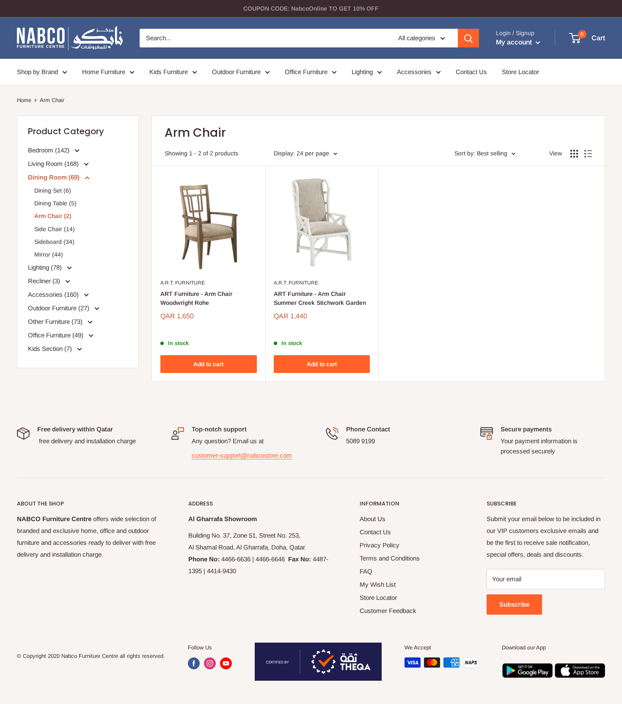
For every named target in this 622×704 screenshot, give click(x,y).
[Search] (468, 38)
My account (515, 42)
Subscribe (514, 604)
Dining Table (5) (55, 203)
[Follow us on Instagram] (210, 663)
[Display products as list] (588, 153)
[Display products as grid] (574, 153)
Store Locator (520, 71)
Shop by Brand (37, 71)
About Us (372, 518)
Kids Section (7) (51, 348)
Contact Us (471, 71)
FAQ (366, 571)
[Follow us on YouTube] (226, 663)
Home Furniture (103, 71)
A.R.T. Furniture (182, 283)
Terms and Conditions (390, 558)
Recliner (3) (45, 280)
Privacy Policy (379, 545)
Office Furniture (306, 71)
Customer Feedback (388, 610)
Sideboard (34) (54, 241)
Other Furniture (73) (56, 321)
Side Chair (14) (54, 229)
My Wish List (378, 584)
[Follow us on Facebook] (194, 663)
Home (24, 100)
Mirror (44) (48, 254)
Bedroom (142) (49, 150)
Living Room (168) (54, 163)
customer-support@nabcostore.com (242, 455)
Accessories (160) (54, 294)
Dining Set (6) (52, 190)
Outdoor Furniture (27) (59, 308)
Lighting (362, 71)
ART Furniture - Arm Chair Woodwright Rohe (196, 298)
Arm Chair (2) (53, 216)
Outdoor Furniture (236, 71)
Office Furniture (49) (56, 335)
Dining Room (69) (54, 177)
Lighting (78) (45, 267)
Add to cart (208, 364)
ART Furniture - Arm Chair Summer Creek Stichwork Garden (320, 298)
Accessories (414, 71)
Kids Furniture (168, 71)
